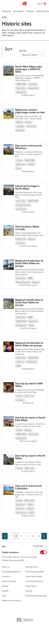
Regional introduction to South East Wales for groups (29, 302)
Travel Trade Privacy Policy (36, 596)
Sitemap (28, 591)
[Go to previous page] (5, 536)
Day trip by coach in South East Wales (30, 419)
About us (5, 567)
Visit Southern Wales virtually (27, 228)
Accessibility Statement (11, 572)
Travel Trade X (30, 586)
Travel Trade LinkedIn (33, 576)
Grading (5, 591)
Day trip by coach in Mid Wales (29, 384)
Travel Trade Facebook (34, 581)
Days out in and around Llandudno (28, 487)
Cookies (5, 586)
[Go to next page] (44, 536)
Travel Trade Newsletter (34, 572)
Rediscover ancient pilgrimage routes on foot (30, 111)
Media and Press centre (11, 600)
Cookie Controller (9, 581)
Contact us (6, 576)
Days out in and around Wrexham (28, 147)
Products (30, 11)
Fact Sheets (18, 11)
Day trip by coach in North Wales (30, 457)
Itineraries (6, 11)
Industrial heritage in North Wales (27, 187)
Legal (4, 596)
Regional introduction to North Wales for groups (29, 344)
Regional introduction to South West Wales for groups (29, 263)
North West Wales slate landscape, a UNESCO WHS (28, 69)
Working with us (31, 567)
